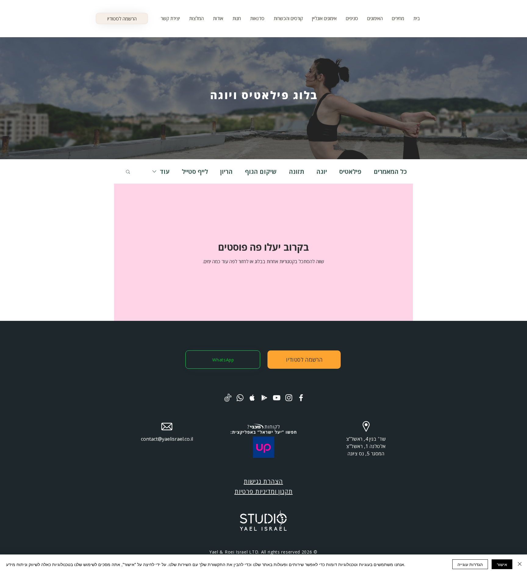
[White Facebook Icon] (301, 397)
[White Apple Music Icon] (252, 397)
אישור (502, 564)
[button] (324, 18)
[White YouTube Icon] (276, 397)
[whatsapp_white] (240, 397)
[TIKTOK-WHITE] (227, 397)
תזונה (296, 171)
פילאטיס (350, 171)
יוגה (321, 171)
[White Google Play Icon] (264, 397)
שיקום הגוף (261, 171)
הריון (226, 171)
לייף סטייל (195, 171)
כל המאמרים (390, 171)
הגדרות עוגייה (470, 564)
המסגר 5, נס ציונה (366, 453)
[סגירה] (519, 564)
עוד (165, 171)
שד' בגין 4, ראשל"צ (366, 439)
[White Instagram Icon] (288, 397)
